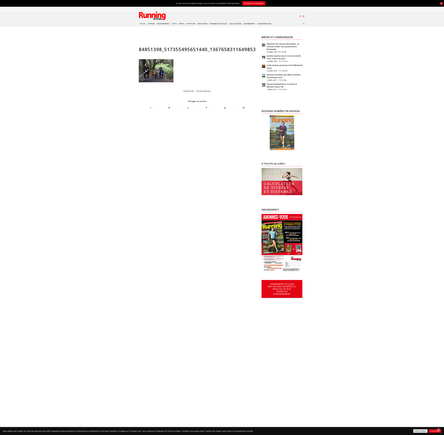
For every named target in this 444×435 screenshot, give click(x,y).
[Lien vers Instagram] (303, 16)
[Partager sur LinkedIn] (225, 108)
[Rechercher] (303, 24)
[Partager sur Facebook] (150, 108)
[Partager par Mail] (243, 108)
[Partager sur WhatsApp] (188, 108)
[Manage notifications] (438, 430)
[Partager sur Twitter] (169, 108)
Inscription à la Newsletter (254, 3)
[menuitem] (142, 24)
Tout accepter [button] (435, 431)
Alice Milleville (205, 91)
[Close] (441, 3)
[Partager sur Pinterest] (206, 108)
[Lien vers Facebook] (300, 16)
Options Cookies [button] (420, 431)
